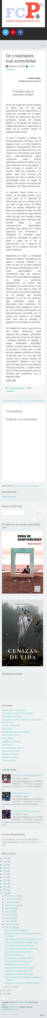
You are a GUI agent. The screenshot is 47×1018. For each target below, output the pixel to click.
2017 (5, 877)
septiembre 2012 (12, 905)
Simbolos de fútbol (10, 757)
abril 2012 (9, 921)
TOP (43, 1015)
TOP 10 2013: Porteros (21, 793)
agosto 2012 (10, 908)
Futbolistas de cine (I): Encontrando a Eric (23, 939)
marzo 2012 (10, 924)
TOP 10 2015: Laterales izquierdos (26, 775)
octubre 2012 (10, 902)
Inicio (26, 400)
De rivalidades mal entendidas (21, 58)
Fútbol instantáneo (10, 735)
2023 (5, 858)
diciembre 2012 (12, 896)
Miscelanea (7, 744)
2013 (5, 890)
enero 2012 (10, 986)
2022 (5, 861)
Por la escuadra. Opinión (16, 388)
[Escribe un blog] (9, 380)
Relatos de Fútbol (9, 754)
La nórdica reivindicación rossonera (21, 948)
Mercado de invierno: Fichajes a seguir (22, 983)
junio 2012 (9, 915)
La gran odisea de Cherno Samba (19, 967)
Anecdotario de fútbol (11, 716)
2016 (5, 880)
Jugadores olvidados (11, 741)
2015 (5, 883)
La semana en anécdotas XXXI (18, 971)
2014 (5, 887)
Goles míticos (8, 738)
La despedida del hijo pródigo (18, 952)
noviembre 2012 (12, 899)
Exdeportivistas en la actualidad (16, 732)
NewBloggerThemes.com (10, 1009)
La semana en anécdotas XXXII (19, 958)
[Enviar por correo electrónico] (7, 380)
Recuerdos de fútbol (11, 751)
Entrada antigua (37, 400)
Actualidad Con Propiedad (14, 710)
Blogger (4, 1005)
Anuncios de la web (11, 725)
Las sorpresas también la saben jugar (21, 942)
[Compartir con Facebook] (14, 380)
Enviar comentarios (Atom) (26, 485)
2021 (5, 864)
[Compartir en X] (12, 380)
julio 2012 (9, 911)
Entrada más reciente (12, 400)
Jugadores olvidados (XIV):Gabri (19, 974)
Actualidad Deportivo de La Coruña (17, 713)
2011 (4, 990)
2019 (5, 871)
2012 (5, 893)
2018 (5, 874)
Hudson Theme (14, 1007)
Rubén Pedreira (9, 496)
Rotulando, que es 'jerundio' (17, 964)
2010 (5, 993)
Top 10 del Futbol (9, 760)
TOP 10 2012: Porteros (14, 955)
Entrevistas (7, 728)
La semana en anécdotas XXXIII (19, 945)
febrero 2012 (10, 927)
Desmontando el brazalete (16, 930)
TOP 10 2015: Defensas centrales (26, 811)
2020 (5, 867)
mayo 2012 (9, 918)
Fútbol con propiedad (22, 1002)
